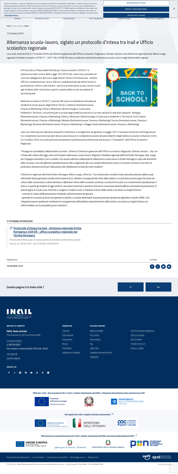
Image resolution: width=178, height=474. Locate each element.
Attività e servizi (42, 18)
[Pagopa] (146, 457)
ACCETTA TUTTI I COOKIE (136, 15)
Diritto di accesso (137, 335)
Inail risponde (12, 353)
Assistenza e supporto (154, 18)
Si (131, 287)
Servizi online (95, 339)
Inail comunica (69, 18)
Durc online (94, 335)
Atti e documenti (96, 18)
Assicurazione (67, 335)
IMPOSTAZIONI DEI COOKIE (136, 3)
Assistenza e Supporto (71, 352)
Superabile (94, 356)
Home (9, 26)
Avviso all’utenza (38, 457)
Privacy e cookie (137, 348)
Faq (91, 343)
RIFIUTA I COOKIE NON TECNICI (136, 9)
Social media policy (164, 464)
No (158, 287)
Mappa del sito (93, 457)
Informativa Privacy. (11, 15)
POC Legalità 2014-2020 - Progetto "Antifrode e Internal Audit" (88, 414)
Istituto (17, 18)
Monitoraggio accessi (77, 457)
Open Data (94, 348)
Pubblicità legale (124, 18)
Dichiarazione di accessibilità (57, 457)
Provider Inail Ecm (138, 343)
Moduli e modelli (96, 330)
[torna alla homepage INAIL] (19, 313)
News (27, 26)
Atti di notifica (136, 339)
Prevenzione (67, 339)
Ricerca (65, 343)
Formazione (67, 348)
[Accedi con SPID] (161, 457)
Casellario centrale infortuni (101, 352)
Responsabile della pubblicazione (18, 457)
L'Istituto (65, 330)
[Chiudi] (174, 8)
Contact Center (14, 341)
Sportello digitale (13, 358)
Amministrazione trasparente (142, 330)
